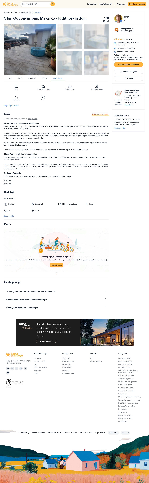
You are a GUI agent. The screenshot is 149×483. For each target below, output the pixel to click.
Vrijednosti (65, 358)
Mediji (36, 373)
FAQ (91, 358)
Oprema (31, 79)
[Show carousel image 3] (69, 63)
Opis (20, 79)
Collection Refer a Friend (126, 391)
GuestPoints (66, 364)
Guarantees (122, 394)
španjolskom (32, 119)
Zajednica (37, 370)
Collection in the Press (126, 388)
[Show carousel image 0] (30, 49)
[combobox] (37, 4)
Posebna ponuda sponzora (127, 382)
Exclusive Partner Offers (126, 406)
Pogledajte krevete (11, 106)
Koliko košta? (92, 4)
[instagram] (12, 368)
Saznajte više (129, 105)
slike (9, 79)
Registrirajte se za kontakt (128, 65)
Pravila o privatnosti (54, 433)
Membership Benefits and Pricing (129, 397)
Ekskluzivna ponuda (125, 415)
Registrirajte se (56, 265)
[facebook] (8, 368)
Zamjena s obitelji (124, 358)
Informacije (38, 358)
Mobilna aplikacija (40, 367)
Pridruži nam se (39, 361)
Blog (35, 364)
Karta (44, 79)
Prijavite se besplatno (137, 4)
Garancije (65, 370)
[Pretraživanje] (52, 4)
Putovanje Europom (125, 361)
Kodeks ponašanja (38, 433)
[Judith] (118, 18)
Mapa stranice (100, 433)
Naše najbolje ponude (126, 375)
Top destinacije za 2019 (126, 379)
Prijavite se (121, 4)
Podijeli (130, 78)
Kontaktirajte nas (96, 361)
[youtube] (8, 373)
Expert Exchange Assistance (128, 403)
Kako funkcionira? (105, 4)
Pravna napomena (86, 433)
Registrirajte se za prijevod (100, 114)
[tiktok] (16, 368)
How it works (122, 409)
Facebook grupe (124, 367)
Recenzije (57, 79)
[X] (25, 368)
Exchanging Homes (125, 385)
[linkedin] (21, 368)
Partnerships (122, 421)
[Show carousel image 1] (69, 36)
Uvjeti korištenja (24, 433)
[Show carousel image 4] (96, 63)
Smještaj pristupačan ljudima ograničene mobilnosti (128, 371)
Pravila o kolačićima (70, 433)
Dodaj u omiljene (130, 72)
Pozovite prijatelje (68, 373)
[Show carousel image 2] (96, 36)
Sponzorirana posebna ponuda (129, 400)
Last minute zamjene (125, 364)
